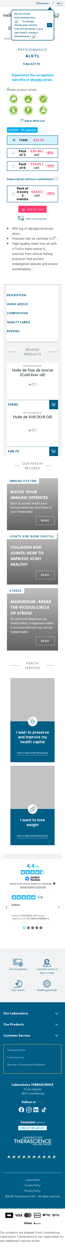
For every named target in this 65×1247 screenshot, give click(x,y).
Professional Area (16, 1050)
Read (45, 520)
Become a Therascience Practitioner (26, 1064)
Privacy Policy (32, 1190)
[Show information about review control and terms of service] (54, 883)
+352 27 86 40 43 (31, 1128)
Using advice (17, 304)
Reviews (13, 331)
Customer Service (16, 1035)
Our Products (13, 1024)
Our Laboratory (15, 1013)
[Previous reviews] (6, 907)
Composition (17, 313)
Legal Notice (32, 1179)
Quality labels (18, 322)
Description (16, 295)
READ (45, 575)
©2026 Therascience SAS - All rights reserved (32, 1196)
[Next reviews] (58, 907)
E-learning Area (15, 1057)
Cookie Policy (33, 1185)
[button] (45, 3)
